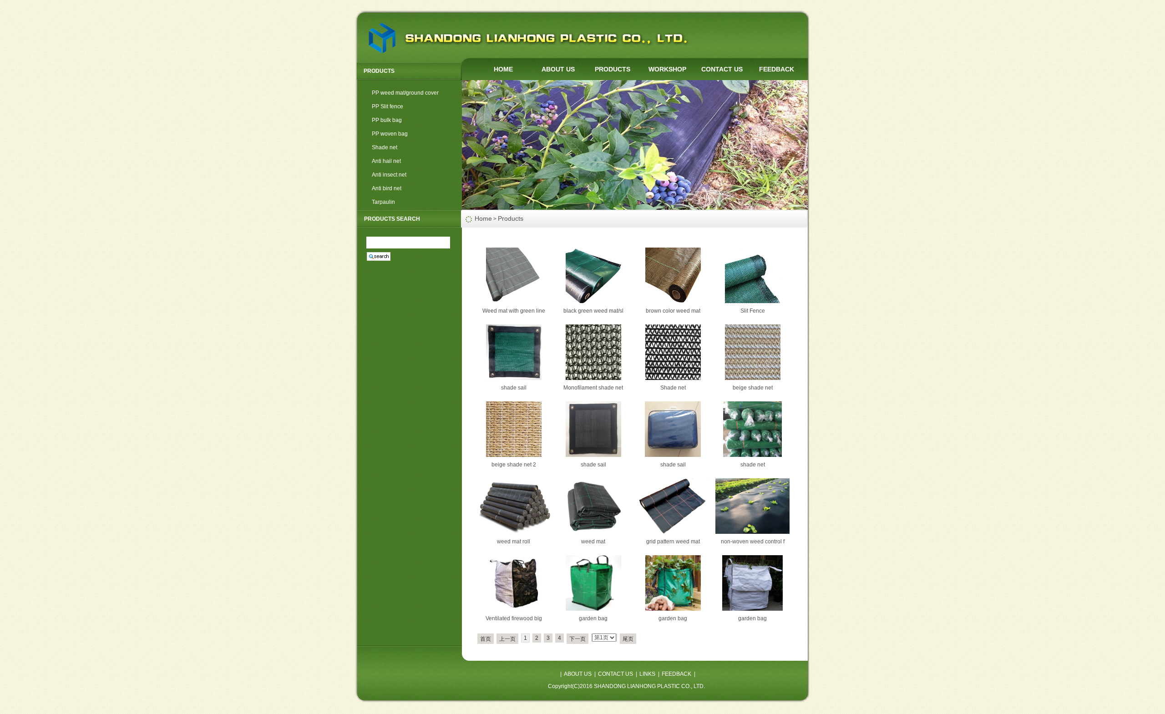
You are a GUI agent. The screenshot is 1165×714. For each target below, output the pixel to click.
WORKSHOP (667, 69)
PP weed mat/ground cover (405, 93)
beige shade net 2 (513, 464)
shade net (752, 464)
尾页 (628, 639)
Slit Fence (752, 311)
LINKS (647, 674)
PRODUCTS (612, 69)
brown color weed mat (673, 311)
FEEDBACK (776, 69)
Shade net (384, 147)
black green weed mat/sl (593, 311)
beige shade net (753, 388)
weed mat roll (513, 541)
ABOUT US (558, 69)
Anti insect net (389, 175)
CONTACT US (722, 69)
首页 (485, 639)
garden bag (593, 618)
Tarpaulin (383, 202)
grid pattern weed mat (673, 541)
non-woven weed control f (753, 541)
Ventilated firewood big (514, 618)
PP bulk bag (387, 120)
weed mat (593, 541)
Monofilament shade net (593, 388)
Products (510, 218)
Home (483, 218)
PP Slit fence (387, 106)
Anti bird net (386, 188)
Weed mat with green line (513, 311)
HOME (503, 69)
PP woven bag (390, 134)
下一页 (577, 639)
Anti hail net (386, 161)
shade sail (514, 388)
